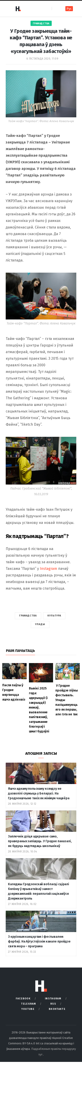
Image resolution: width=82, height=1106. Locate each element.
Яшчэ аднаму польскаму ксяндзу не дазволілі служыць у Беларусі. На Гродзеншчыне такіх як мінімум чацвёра (38, 793)
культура (54, 615)
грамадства (28, 615)
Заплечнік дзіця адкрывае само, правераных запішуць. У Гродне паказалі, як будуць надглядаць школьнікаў (40, 841)
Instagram (48, 568)
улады (40, 624)
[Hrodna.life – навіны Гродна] (18, 9)
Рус (69, 9)
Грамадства (41, 23)
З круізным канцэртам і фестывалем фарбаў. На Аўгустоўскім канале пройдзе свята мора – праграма (39, 941)
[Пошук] (56, 8)
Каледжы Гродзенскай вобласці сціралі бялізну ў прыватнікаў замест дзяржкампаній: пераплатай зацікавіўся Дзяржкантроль (38, 891)
